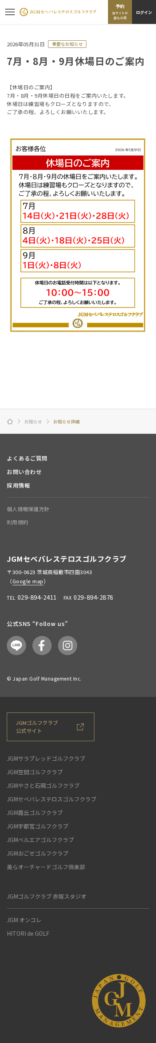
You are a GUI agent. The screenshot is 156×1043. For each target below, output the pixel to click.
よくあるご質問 (27, 458)
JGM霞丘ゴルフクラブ (35, 813)
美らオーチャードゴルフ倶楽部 (46, 867)
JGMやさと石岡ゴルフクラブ (43, 785)
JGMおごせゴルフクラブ (37, 853)
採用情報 (18, 485)
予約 (120, 11)
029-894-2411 (37, 597)
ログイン (144, 12)
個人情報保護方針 (28, 509)
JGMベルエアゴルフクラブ (40, 840)
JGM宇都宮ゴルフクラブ (37, 826)
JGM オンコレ (24, 920)
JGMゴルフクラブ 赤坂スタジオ (46, 896)
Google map (28, 581)
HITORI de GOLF (28, 933)
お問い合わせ (24, 472)
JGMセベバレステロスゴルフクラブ (51, 799)
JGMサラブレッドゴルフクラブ (46, 758)
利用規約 (17, 522)
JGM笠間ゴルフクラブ (35, 772)
